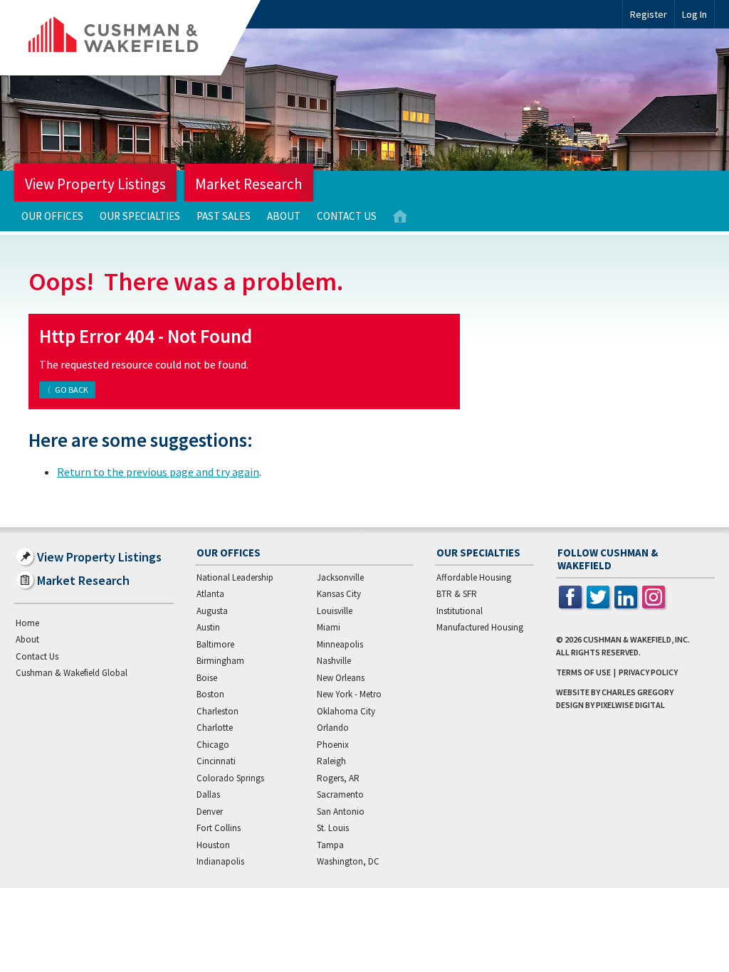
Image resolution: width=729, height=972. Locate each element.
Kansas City (339, 594)
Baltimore (215, 644)
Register (648, 14)
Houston (213, 845)
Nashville (334, 661)
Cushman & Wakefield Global (71, 673)
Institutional (459, 611)
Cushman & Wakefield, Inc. (636, 639)
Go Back (71, 389)
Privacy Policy (648, 672)
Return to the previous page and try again (158, 472)
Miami (328, 627)
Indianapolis (220, 861)
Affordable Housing (473, 577)
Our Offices (52, 216)
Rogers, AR (338, 778)
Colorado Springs (230, 778)
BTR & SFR (456, 594)
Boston (210, 694)
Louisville (334, 611)
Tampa (330, 845)
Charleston (217, 711)
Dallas (208, 794)
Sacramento (340, 794)
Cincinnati (216, 761)
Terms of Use (583, 672)
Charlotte (214, 728)
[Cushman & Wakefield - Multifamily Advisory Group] (137, 37)
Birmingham (220, 661)
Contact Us (347, 216)
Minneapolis (340, 644)
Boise (206, 678)
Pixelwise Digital (630, 704)
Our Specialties (140, 216)
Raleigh (331, 761)
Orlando (333, 728)
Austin (208, 627)
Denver (209, 811)
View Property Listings (95, 184)
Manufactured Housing (479, 627)
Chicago (212, 745)
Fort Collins (218, 828)
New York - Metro (349, 694)
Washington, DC (348, 861)
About (283, 216)
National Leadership (234, 577)
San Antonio (340, 811)
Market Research (249, 184)
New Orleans (340, 678)
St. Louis (333, 828)
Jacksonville (340, 577)
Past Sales (223, 216)
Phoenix (333, 745)
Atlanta (210, 594)
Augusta (212, 611)
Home (400, 216)
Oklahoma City (346, 711)
